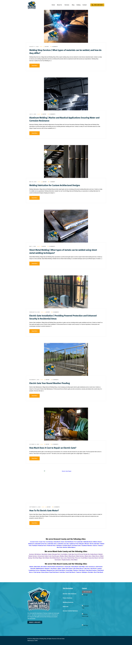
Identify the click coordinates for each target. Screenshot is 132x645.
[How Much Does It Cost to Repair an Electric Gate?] (66, 424)
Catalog (78, 5)
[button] (60, 5)
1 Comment (52, 181)
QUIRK (36, 640)
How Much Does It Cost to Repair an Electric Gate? (52, 448)
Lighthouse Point (74, 543)
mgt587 (47, 46)
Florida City (86, 554)
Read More (34, 65)
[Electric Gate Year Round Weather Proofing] (66, 359)
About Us (59, 5)
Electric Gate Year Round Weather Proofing (49, 383)
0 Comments (55, 46)
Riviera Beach (45, 572)
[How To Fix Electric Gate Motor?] (66, 486)
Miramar (87, 543)
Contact (84, 5)
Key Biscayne (55, 556)
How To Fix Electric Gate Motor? (44, 510)
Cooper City (42, 541)
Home (53, 5)
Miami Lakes (88, 556)
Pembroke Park (42, 545)
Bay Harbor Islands (47, 554)
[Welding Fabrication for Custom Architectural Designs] (66, 161)
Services (67, 5)
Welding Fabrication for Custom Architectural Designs (54, 185)
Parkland (34, 545)
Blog (73, 5)
